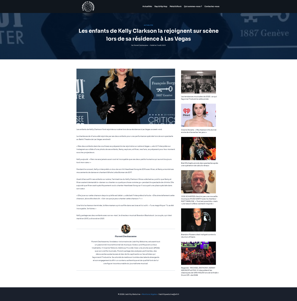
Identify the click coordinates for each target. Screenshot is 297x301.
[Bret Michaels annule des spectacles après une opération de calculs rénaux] (201, 148)
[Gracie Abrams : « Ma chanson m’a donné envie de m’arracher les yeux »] (201, 115)
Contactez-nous (211, 6)
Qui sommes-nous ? (193, 6)
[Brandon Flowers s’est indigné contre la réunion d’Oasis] (201, 220)
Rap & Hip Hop (161, 6)
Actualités (147, 6)
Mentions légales (149, 294)
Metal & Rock (176, 6)
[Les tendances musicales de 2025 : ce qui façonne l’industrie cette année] (201, 82)
